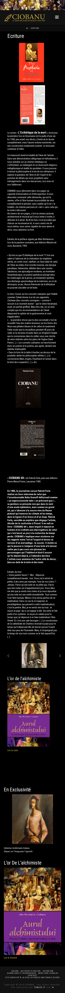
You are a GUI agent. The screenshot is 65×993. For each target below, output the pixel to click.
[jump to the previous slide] (6, 5)
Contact (32, 975)
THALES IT (40, 987)
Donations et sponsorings (21, 973)
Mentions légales (48, 973)
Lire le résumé (10, 957)
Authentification (31, 971)
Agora (15, 971)
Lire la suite (12, 750)
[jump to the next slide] (59, 5)
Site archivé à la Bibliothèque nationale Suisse (33, 977)
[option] (34, 655)
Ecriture (35, 28)
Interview (48, 971)
